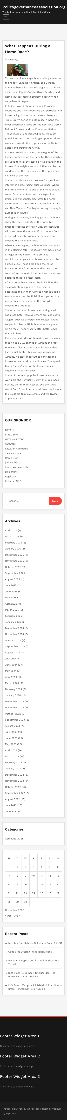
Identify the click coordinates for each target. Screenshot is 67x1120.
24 (33, 893)
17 (33, 884)
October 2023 (13, 713)
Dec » (16, 915)
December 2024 (14, 628)
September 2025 (15, 573)
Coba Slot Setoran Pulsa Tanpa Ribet (30, 951)
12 (49, 875)
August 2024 (12, 652)
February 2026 (13, 542)
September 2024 (15, 646)
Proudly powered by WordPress (21, 1108)
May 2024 (10, 670)
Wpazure (56, 1108)
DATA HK (10, 430)
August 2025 (12, 579)
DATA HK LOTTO (14, 439)
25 (41, 893)
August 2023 (12, 725)
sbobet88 (10, 443)
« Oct (8, 915)
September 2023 (15, 719)
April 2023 (11, 750)
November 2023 (14, 707)
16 (25, 884)
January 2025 (13, 622)
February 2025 (13, 615)
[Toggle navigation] (5, 17)
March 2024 (12, 683)
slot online (11, 471)
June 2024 (11, 664)
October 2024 (13, 640)
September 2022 (15, 793)
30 (25, 901)
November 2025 (14, 560)
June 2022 (11, 811)
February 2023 (13, 762)
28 (9, 901)
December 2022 (14, 774)
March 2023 (12, 756)
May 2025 (10, 597)
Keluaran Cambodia (16, 448)
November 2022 (14, 780)
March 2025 (12, 609)
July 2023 (11, 731)
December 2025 (14, 554)
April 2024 (11, 677)
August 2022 (12, 799)
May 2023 (10, 744)
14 (9, 884)
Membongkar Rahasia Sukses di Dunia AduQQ (35, 943)
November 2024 (14, 634)
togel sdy (10, 476)
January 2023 (13, 768)
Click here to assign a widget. (17, 1046)
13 (58, 875)
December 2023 (14, 701)
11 (42, 875)
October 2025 (13, 567)
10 (33, 875)
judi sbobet (11, 462)
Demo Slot (11, 457)
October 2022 (13, 787)
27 (57, 893)
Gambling (13, 59)
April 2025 (11, 603)
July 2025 (11, 585)
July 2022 (11, 805)
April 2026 (11, 530)
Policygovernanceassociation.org (33, 7)
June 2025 (11, 591)
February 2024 (13, 689)
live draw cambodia (16, 467)
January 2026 (13, 548)
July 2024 (11, 658)
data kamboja (13, 453)
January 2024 (13, 695)
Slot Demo (11, 434)
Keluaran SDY (13, 481)
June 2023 (11, 738)
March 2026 (12, 536)
